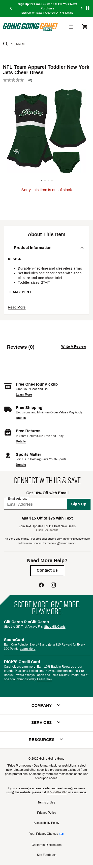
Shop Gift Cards (54, 626)
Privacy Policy (46, 812)
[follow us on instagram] (53, 585)
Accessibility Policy (46, 823)
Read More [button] (17, 307)
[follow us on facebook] (41, 585)
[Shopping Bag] (85, 27)
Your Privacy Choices (43, 833)
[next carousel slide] (82, 8)
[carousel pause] (88, 8)
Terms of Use (46, 802)
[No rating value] (15, 80)
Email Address (17, 498)
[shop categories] (71, 27)
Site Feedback (46, 855)
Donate (21, 464)
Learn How (44, 679)
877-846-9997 (57, 792)
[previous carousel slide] (11, 8)
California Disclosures (47, 845)
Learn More (24, 394)
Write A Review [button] (73, 346)
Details (21, 418)
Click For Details (47, 530)
